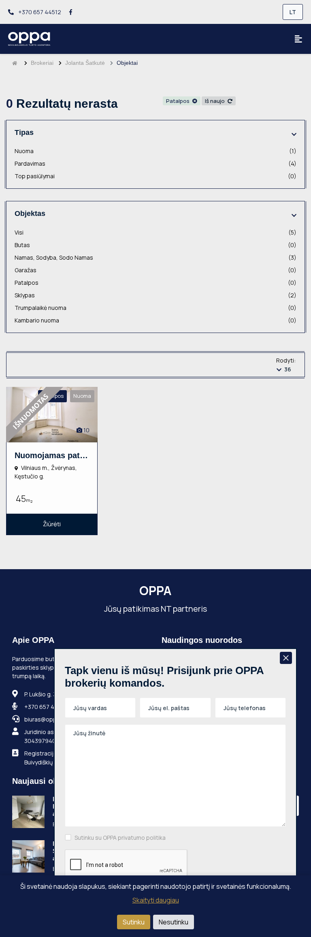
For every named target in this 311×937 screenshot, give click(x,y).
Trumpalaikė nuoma (155, 308)
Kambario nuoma (155, 320)
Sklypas (155, 295)
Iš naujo (215, 101)
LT (293, 12)
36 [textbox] (287, 369)
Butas (155, 245)
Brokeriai (42, 63)
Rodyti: (286, 360)
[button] (294, 134)
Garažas (155, 270)
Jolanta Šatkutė (85, 63)
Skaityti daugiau (155, 900)
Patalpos (178, 101)
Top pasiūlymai (155, 176)
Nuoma (155, 151)
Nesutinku (173, 922)
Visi (155, 232)
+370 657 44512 (39, 12)
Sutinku (134, 922)
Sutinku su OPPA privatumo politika (120, 837)
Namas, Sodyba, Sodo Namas (155, 257)
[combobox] (286, 369)
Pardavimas (155, 163)
